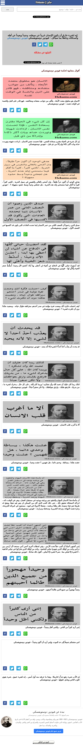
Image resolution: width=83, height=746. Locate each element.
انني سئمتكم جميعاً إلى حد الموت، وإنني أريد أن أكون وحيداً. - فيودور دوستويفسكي (47, 642)
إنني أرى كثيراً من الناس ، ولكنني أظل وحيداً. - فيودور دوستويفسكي (52, 627)
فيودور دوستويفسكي (17, 37)
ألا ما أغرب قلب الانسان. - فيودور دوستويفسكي (60, 424)
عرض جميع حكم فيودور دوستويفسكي (48, 731)
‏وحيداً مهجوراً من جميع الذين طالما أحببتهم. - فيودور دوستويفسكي (53, 589)
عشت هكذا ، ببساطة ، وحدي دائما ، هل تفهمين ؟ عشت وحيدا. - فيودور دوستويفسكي (45, 462)
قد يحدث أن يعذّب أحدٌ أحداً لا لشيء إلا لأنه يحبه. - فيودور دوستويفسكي (51, 346)
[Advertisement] (41, 24)
